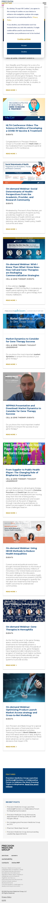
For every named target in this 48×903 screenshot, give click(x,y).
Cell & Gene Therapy (16, 58)
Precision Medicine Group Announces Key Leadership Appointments (23, 833)
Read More (10, 90)
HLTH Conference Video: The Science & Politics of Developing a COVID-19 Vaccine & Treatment (24, 128)
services (5, 855)
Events (30, 58)
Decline (24, 52)
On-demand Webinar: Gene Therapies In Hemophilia (21, 628)
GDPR (4, 900)
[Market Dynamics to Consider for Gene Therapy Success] (24, 321)
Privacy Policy (6, 897)
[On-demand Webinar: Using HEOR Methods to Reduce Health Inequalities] (24, 532)
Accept (24, 45)
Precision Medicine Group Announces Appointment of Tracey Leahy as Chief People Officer (21, 817)
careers (14, 855)
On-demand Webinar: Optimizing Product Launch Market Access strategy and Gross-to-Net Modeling (21, 711)
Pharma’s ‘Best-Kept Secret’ (17, 828)
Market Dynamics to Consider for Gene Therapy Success (22, 340)
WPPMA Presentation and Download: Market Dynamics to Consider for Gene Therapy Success (23, 409)
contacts (5, 862)
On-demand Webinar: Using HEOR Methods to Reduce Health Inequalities (21, 551)
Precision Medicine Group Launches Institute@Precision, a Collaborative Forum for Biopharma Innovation (23, 809)
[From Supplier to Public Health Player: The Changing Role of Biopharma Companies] (24, 454)
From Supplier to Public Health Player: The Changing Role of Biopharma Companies (23, 472)
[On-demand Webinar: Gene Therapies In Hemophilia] (24, 611)
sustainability (7, 859)
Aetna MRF (16, 862)
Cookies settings (24, 39)
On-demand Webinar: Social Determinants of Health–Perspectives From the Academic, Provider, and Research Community (21, 194)
